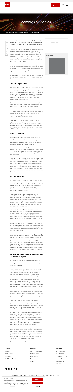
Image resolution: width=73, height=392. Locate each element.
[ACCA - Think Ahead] (7, 6)
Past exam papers (60, 361)
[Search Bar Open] (63, 5)
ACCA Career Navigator (11, 359)
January (26, 32)
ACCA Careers (8, 356)
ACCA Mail (58, 364)
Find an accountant (35, 353)
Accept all (37, 379)
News (31, 359)
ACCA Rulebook (34, 356)
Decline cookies (37, 383)
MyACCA (7, 351)
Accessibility (15, 375)
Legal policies (23, 375)
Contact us (58, 375)
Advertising (45, 375)
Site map (52, 375)
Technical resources (14, 32)
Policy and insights (60, 351)
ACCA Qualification (60, 353)
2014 (21, 32)
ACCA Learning (9, 353)
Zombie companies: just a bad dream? (55, 48)
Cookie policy (12, 386)
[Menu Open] (67, 5)
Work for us (33, 361)
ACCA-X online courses (36, 351)
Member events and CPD (62, 356)
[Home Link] (65, 369)
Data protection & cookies (34, 375)
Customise (37, 386)
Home (6, 32)
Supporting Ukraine (60, 359)
